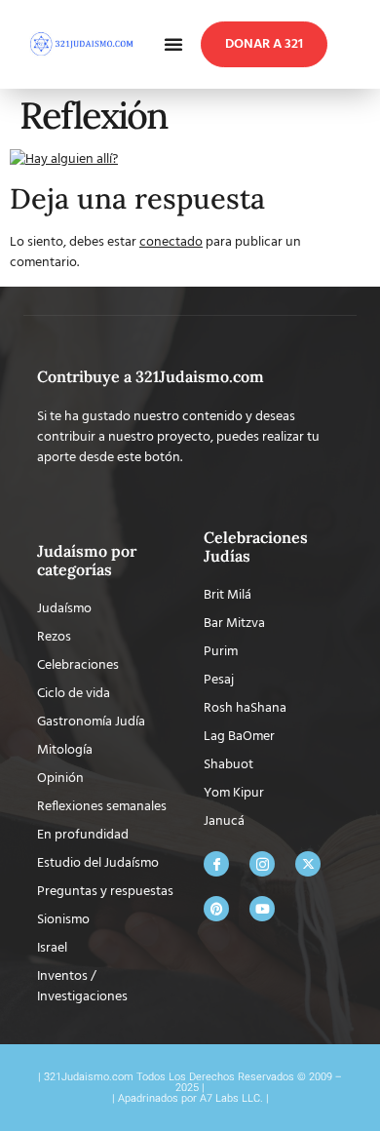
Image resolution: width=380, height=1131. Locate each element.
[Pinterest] (216, 908)
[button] (173, 43)
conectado (171, 242)
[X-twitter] (308, 864)
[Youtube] (262, 908)
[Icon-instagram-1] (262, 864)
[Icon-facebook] (216, 864)
